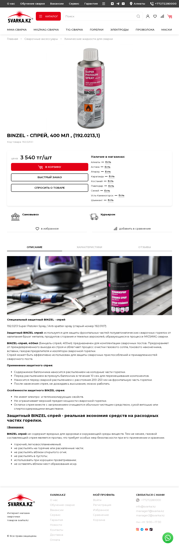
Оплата (55, 539)
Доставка (56, 534)
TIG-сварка (74, 29)
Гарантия (91, 3)
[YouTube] (123, 3)
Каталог (51, 16)
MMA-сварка (17, 29)
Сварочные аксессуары (41, 39)
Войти (97, 500)
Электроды (119, 29)
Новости (56, 524)
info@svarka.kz (146, 506)
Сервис (74, 3)
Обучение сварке (32, 3)
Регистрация (102, 505)
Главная (12, 39)
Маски (166, 29)
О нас (11, 3)
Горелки (96, 29)
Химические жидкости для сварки (88, 39)
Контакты (56, 530)
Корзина (99, 520)
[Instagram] (112, 3)
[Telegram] (117, 3)
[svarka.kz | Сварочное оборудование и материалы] (21, 499)
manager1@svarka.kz (150, 511)
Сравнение (101, 515)
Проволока (145, 29)
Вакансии (57, 3)
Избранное (101, 510)
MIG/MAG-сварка (46, 29)
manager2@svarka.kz (150, 515)
